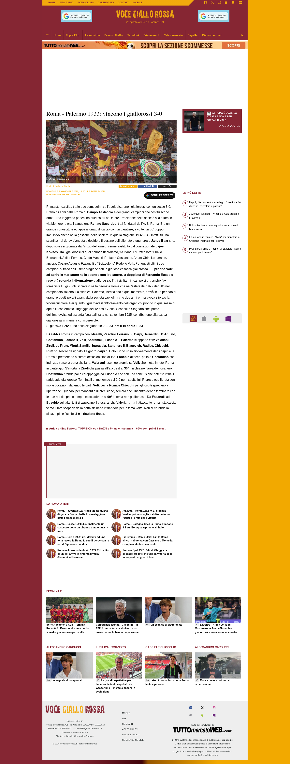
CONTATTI (123, 2)
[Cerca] (243, 35)
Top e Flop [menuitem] (73, 35)
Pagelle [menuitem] (192, 35)
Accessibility (130, 729)
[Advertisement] (212, 479)
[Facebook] (205, 3)
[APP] (194, 318)
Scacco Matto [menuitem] (113, 35)
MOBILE (137, 2)
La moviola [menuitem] (92, 35)
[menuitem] (47, 35)
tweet (166, 186)
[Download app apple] (226, 3)
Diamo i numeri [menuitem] (212, 35)
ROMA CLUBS (86, 2)
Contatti (127, 724)
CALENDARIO (106, 2)
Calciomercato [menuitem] (173, 35)
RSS (124, 718)
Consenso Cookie (133, 740)
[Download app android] (233, 3)
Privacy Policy (131, 735)
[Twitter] (212, 3)
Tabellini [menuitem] (133, 35)
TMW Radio (66, 2)
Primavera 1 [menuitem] (151, 35)
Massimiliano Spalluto (63, 194)
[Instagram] (219, 3)
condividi (147, 186)
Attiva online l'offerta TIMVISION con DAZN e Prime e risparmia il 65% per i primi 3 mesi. (107, 428)
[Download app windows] (240, 3)
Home (51, 2)
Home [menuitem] (57, 35)
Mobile (126, 713)
